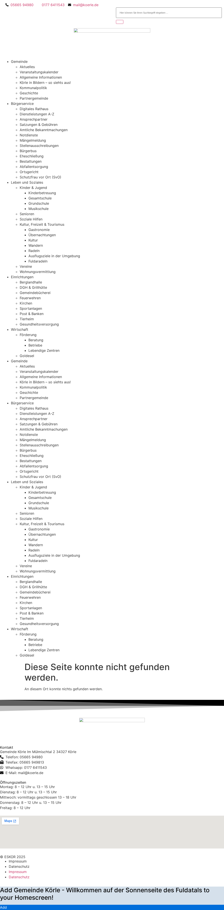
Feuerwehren (30, 298)
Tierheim (27, 319)
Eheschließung (32, 156)
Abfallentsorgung (34, 166)
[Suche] (119, 22)
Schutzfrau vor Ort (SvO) (40, 177)
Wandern (35, 245)
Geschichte (29, 93)
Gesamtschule (40, 198)
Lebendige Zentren (44, 350)
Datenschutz (19, 866)
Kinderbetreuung (42, 193)
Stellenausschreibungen (39, 145)
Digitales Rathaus (34, 109)
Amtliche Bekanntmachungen (44, 130)
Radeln (34, 250)
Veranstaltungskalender (39, 72)
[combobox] (169, 12)
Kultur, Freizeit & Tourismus (42, 224)
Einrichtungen (22, 277)
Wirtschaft (19, 329)
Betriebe (35, 345)
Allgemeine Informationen (41, 77)
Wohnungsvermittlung (38, 271)
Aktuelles (27, 67)
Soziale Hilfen (31, 219)
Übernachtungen (42, 235)
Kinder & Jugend (33, 187)
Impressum (18, 861)
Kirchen (26, 303)
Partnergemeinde (34, 98)
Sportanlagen (31, 308)
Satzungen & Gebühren (39, 124)
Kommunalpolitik (33, 88)
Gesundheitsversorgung (39, 324)
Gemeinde (19, 61)
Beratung (35, 340)
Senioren (27, 214)
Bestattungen (31, 161)
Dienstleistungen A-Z (37, 114)
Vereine (26, 266)
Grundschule (38, 203)
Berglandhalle (31, 282)
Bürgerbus (28, 151)
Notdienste (29, 135)
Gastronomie (39, 229)
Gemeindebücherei (35, 292)
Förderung (28, 335)
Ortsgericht (29, 172)
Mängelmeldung (33, 140)
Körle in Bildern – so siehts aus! (45, 82)
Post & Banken (32, 314)
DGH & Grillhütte (33, 287)
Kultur (33, 240)
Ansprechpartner (33, 119)
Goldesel (27, 356)
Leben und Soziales (27, 182)
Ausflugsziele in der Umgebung (54, 256)
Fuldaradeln (37, 261)
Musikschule (38, 208)
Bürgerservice (22, 103)
